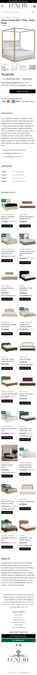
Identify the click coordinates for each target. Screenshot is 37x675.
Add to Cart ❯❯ (22, 91)
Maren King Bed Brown (7, 466)
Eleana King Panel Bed (9, 394)
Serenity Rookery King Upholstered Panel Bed (27, 253)
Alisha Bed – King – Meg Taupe (26, 289)
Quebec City (23, 607)
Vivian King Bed (25, 359)
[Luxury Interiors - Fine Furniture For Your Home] (18, 6)
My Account (19, 617)
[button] (2, 6)
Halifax (12, 604)
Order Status (18, 625)
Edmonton (25, 604)
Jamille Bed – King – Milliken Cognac (26, 539)
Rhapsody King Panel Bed (8, 539)
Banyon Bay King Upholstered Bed (25, 466)
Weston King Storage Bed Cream (8, 325)
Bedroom (8, 17)
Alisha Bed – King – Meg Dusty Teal (26, 430)
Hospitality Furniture (18, 622)
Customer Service (18, 620)
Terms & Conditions (18, 627)
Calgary (18, 604)
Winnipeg (12, 607)
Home (3, 17)
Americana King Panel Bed (9, 430)
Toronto (24, 602)
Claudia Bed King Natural (7, 289)
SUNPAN (4, 25)
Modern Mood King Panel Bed (8, 218)
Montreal (30, 602)
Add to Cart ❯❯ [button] (7, 226)
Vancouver (5, 604)
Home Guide (18, 615)
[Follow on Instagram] (20, 645)
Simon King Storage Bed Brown (26, 395)
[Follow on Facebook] (17, 645)
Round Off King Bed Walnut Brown (26, 218)
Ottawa (31, 604)
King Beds (16, 17)
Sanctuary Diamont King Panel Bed (8, 252)
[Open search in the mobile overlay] (18, 12)
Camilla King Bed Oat (27, 501)
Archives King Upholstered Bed (25, 325)
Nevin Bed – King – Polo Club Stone (8, 502)
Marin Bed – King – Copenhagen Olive (7, 360)
